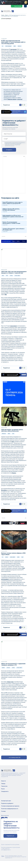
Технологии (4, 786)
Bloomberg (4, 490)
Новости (6, 15)
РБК (6, 294)
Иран (3, 275)
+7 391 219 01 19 (5, 848)
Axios (13, 441)
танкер (11, 275)
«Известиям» (10, 681)
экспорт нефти (17, 275)
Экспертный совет (6, 800)
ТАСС (23, 568)
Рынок (3, 788)
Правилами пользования (10, 143)
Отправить (9, 149)
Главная (2, 15)
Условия (3, 811)
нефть (9, 433)
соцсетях (19, 99)
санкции (8, 667)
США (7, 275)
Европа (3, 667)
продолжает (13, 326)
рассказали (14, 49)
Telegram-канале (11, 99)
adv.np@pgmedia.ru (6, 849)
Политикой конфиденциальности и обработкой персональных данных (13, 144)
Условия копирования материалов (10, 806)
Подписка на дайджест (7, 803)
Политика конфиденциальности (9, 808)
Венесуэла (4, 433)
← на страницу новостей (14, 757)
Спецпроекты (4, 791)
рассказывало (5, 579)
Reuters (14, 473)
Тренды (3, 783)
